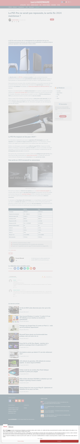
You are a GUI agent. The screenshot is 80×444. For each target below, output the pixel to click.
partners (9, 430)
